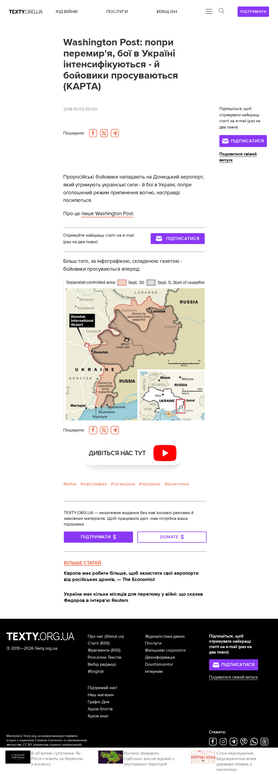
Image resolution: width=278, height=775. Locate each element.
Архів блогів (100, 709)
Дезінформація (160, 657)
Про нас (95, 636)
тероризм (150, 484)
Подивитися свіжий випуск (233, 677)
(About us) (114, 636)
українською (71, 745)
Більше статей (82, 563)
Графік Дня (98, 702)
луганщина (124, 484)
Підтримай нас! (102, 687)
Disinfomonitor (159, 664)
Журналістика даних (165, 636)
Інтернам (154, 671)
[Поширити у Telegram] (115, 133)
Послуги (153, 643)
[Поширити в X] (104, 133)
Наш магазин (101, 695)
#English (96, 671)
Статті (93, 643)
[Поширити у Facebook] (93, 133)
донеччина (178, 484)
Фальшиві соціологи (165, 650)
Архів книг (98, 716)
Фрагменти (99, 650)
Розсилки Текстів (104, 657)
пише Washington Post (107, 213)
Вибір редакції (102, 664)
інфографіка (95, 484)
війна (71, 484)
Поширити (74, 133)
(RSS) (105, 643)
